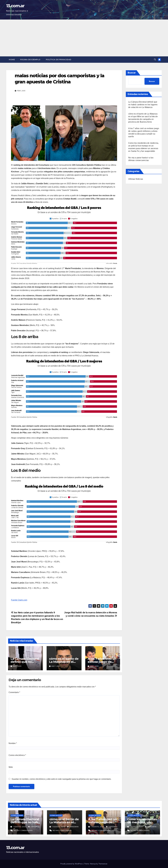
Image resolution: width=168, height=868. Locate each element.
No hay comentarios (23, 830)
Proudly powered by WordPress (71, 864)
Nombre (13, 743)
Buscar (132, 72)
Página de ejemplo (30, 59)
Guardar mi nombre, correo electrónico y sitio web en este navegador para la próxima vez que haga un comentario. (61, 779)
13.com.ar (15, 5)
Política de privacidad (58, 59)
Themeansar (102, 864)
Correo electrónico (17, 755)
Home (12, 59)
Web (11, 767)
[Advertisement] (84, 38)
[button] (155, 59)
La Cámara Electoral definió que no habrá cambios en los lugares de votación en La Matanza (142, 104)
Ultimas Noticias (135, 179)
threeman (35, 827)
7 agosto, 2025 (19, 827)
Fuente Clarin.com (19, 600)
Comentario (14, 692)
